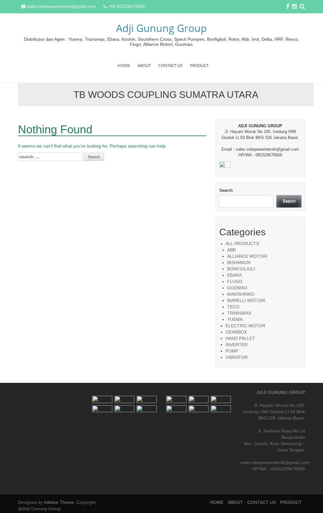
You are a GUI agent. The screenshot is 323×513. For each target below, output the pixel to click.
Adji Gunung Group (161, 27)
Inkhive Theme (59, 502)
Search (226, 190)
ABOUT (144, 65)
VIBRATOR (237, 357)
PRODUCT (199, 65)
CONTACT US (170, 65)
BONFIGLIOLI (241, 268)
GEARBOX (236, 332)
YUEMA (235, 319)
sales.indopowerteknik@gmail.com (61, 6)
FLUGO (235, 281)
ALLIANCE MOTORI (247, 256)
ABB (231, 249)
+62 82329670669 (126, 6)
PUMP (232, 350)
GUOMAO (237, 287)
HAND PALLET (240, 338)
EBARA (234, 275)
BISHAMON (238, 262)
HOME (124, 65)
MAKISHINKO (241, 294)
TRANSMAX (239, 313)
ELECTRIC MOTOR (245, 325)
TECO (233, 306)
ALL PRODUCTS (242, 243)
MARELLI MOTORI (246, 300)
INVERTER (237, 344)
